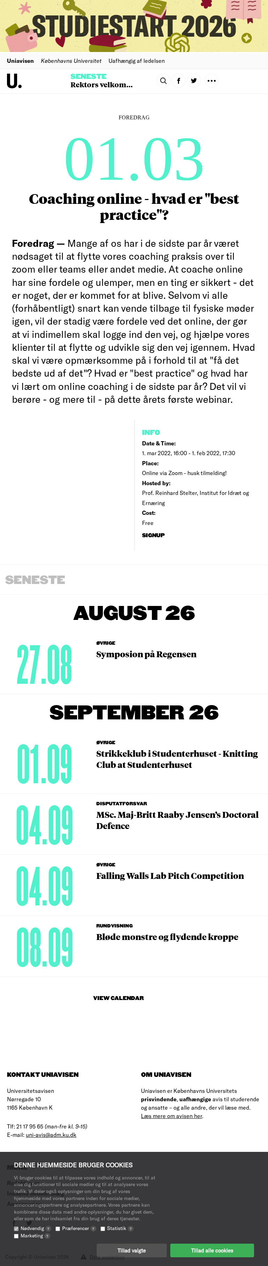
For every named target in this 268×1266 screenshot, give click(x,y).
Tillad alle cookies (212, 1250)
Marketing (34, 1235)
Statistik (119, 1228)
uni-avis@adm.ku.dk (51, 1134)
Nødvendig (35, 1228)
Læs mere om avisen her (171, 1115)
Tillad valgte (132, 1250)
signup (154, 536)
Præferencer (78, 1228)
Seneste (88, 77)
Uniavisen (20, 60)
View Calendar (118, 998)
